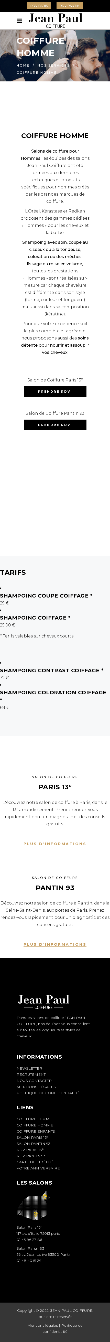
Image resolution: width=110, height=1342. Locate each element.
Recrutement (31, 1074)
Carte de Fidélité (35, 1162)
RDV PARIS (39, 6)
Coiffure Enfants (36, 1131)
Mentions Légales (36, 1086)
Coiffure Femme (34, 1119)
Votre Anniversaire (38, 1168)
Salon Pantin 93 (33, 1143)
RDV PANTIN (70, 6)
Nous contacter (34, 1080)
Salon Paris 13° (33, 1137)
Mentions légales (42, 1325)
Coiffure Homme (35, 1125)
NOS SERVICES (54, 66)
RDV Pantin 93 (31, 1156)
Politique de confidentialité (48, 1093)
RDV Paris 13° (30, 1149)
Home (23, 66)
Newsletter (29, 1068)
